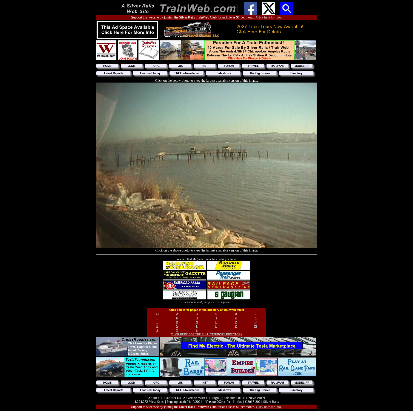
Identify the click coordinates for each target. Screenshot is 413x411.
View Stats (156, 401)
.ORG (156, 65)
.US (180, 65)
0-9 (157, 314)
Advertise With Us (197, 398)
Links (237, 401)
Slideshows (223, 73)
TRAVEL (253, 65)
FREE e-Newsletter (186, 73)
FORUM (229, 65)
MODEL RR (301, 65)
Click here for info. (269, 17)
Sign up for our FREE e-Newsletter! (238, 398)
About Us (155, 398)
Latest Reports (113, 73)
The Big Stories (260, 73)
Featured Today (150, 73)
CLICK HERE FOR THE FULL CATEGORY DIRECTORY (206, 334)
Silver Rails (271, 401)
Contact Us (173, 398)
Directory (296, 73)
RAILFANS (278, 65)
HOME (107, 65)
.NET (205, 65)
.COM (132, 65)
